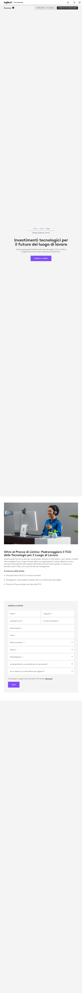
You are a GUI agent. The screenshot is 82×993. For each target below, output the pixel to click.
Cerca (68, 2)
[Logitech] (14, 2)
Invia (14, 685)
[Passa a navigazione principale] (79, 2)
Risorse (35, 228)
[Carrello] (74, 2)
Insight (41, 228)
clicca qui (48, 679)
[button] (9, 8)
